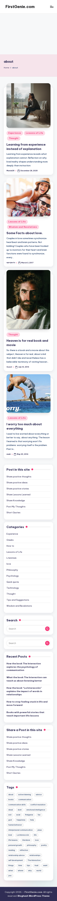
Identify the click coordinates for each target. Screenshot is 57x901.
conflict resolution (37, 805)
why (30, 871)
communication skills (16, 805)
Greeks (10, 539)
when (10, 871)
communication (24, 800)
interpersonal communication (20, 830)
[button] (47, 628)
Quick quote (12, 581)
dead (10, 810)
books (10, 800)
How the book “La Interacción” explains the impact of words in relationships (24, 691)
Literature (11, 557)
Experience (14, 133)
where (20, 871)
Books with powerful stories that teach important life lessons (25, 714)
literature (26, 840)
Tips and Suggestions (17, 599)
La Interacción (23, 835)
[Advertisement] (28, 34)
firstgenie (29, 815)
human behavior (15, 825)
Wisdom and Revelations (23, 227)
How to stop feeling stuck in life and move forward (27, 703)
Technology (12, 587)
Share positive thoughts (18, 476)
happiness (21, 820)
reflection (24, 850)
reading (11, 850)
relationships (34, 855)
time (20, 865)
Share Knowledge (15, 500)
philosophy (31, 845)
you (9, 876)
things (10, 865)
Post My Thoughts (15, 506)
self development (15, 860)
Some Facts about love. (24, 233)
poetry (44, 845)
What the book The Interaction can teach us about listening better (26, 679)
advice (39, 795)
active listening (24, 795)
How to (10, 545)
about (10, 795)
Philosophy (12, 569)
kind (10, 835)
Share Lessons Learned (18, 494)
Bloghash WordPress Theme (34, 895)
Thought (14, 138)
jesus (40, 830)
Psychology (12, 575)
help (32, 820)
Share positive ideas (17, 482)
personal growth (15, 845)
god (10, 820)
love (8, 563)
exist (18, 815)
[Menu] (51, 7)
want (45, 865)
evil (9, 815)
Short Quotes (13, 512)
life (35, 835)
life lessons (12, 840)
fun (39, 815)
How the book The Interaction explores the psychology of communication (23, 667)
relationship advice (16, 855)
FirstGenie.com (20, 6)
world (38, 871)
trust (36, 865)
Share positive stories (17, 488)
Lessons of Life (34, 133)
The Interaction (34, 860)
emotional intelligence (35, 810)
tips (28, 865)
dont (20, 810)
